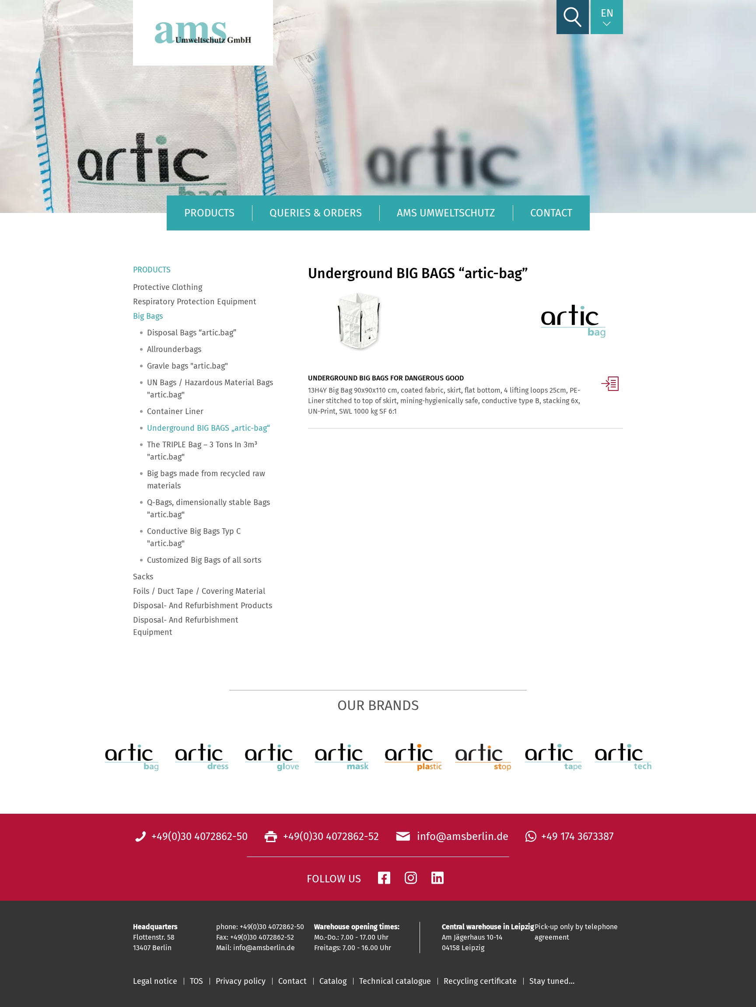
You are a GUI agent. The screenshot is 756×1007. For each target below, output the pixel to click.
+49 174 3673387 (577, 836)
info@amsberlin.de (460, 836)
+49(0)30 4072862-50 (199, 836)
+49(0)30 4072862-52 (329, 836)
